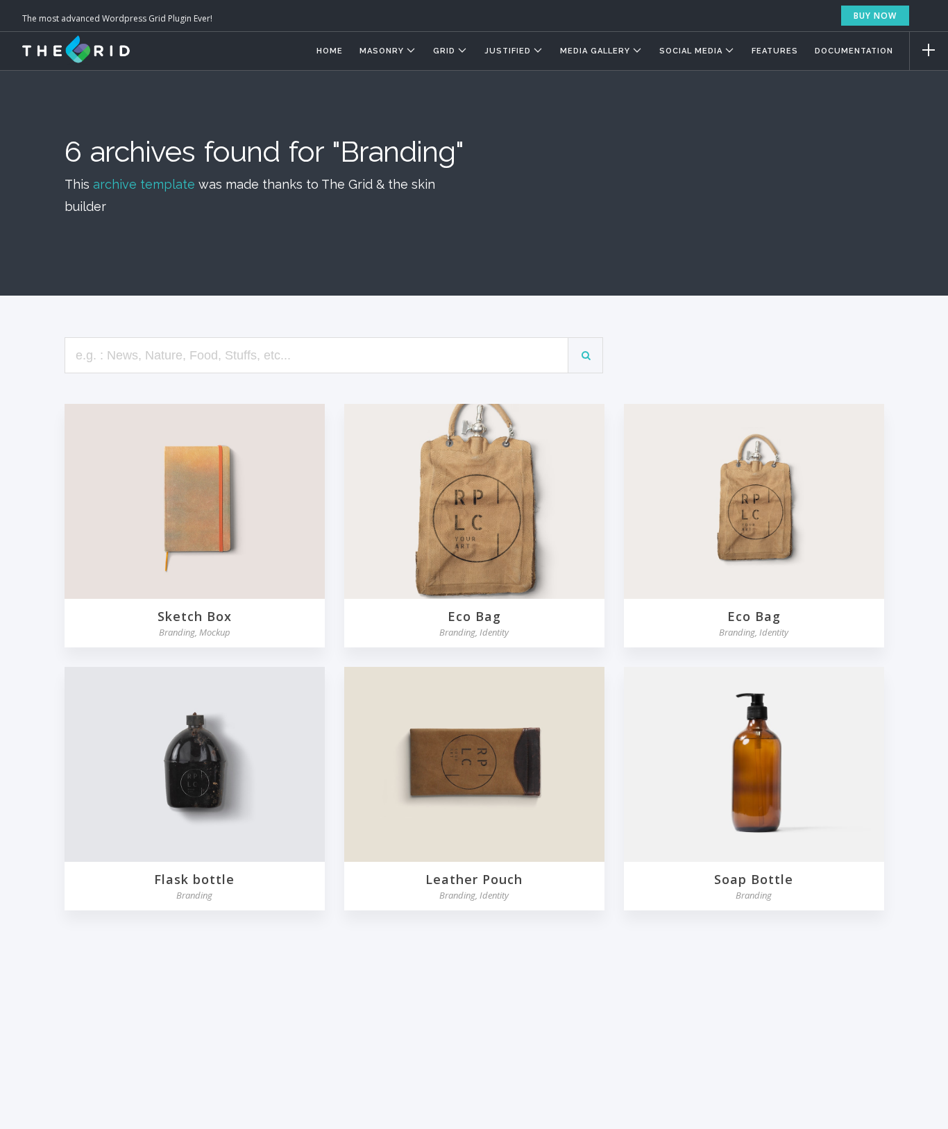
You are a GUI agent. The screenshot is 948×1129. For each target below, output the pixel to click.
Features (775, 51)
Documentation (854, 51)
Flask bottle (194, 879)
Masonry (381, 51)
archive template (144, 184)
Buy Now (875, 16)
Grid (444, 51)
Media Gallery (595, 51)
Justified (507, 51)
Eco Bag (474, 616)
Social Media (690, 51)
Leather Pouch (474, 879)
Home (329, 51)
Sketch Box (195, 616)
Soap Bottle (753, 879)
